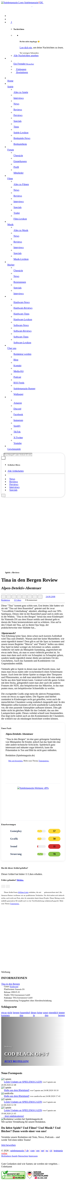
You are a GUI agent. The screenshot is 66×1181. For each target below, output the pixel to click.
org (37, 1150)
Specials (13, 490)
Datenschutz (23, 1156)
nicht (9, 1012)
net (42, 1150)
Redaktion (5, 600)
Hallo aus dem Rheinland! (16, 1090)
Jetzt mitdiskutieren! (13, 1116)
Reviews (13, 481)
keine (39, 1012)
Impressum (33, 1156)
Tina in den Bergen (10, 984)
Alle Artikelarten (16, 471)
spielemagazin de (19, 1150)
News (12, 479)
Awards (14, 1156)
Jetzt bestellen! (16, 1061)
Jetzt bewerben (8, 1145)
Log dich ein (26, 47)
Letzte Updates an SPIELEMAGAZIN (23, 1082)
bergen (16, 1012)
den (46, 1015)
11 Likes (17, 600)
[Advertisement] (33, 530)
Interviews (14, 487)
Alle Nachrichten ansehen (26, 55)
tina (21, 1015)
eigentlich (53, 1012)
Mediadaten (6, 1156)
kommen (5, 1015)
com (32, 1150)
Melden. (20, 880)
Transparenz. (44, 761)
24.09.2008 (50, 596)
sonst (45, 1012)
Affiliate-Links (23, 892)
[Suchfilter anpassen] (3, 458)
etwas (4, 1012)
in (34, 1015)
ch (51, 1150)
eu (47, 1150)
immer (62, 1012)
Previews (13, 484)
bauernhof (25, 1012)
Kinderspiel (14, 987)
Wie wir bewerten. (15, 761)
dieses (34, 1012)
